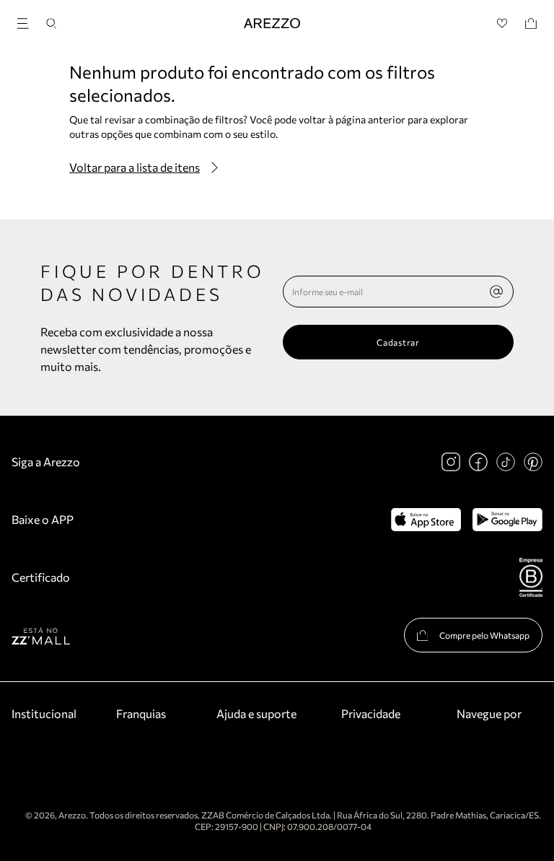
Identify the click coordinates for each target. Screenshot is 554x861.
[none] (496, 291)
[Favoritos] (502, 23)
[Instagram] (450, 462)
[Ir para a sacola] (530, 23)
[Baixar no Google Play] (507, 519)
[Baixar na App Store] (426, 519)
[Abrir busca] (51, 23)
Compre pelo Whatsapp (484, 635)
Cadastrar (398, 342)
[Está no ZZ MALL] (41, 635)
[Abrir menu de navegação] (27, 21)
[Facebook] (478, 462)
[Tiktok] (505, 462)
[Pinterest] (533, 462)
